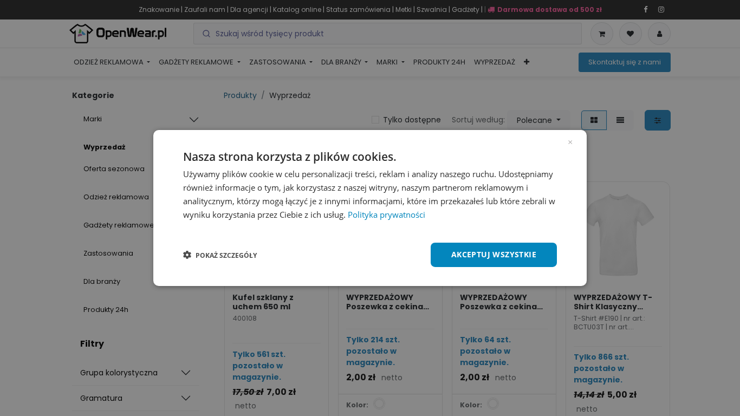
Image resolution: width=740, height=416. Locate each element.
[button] (220, 255)
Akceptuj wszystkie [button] (493, 254)
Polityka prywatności (386, 214)
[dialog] (370, 208)
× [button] (570, 141)
